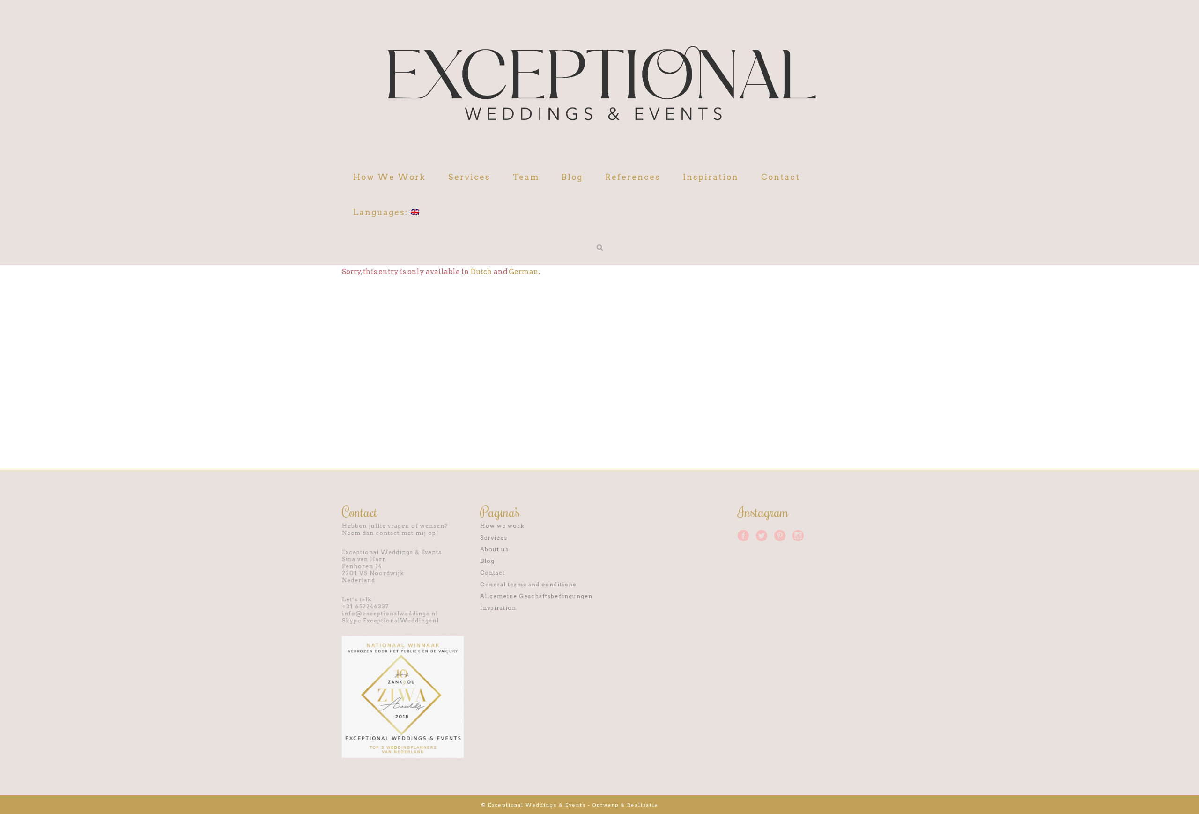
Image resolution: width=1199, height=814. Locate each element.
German (524, 271)
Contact (492, 572)
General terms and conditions (528, 584)
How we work (502, 525)
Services (493, 537)
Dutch (481, 271)
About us (494, 549)
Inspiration (498, 607)
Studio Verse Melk (689, 804)
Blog (487, 560)
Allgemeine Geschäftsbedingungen (536, 595)
